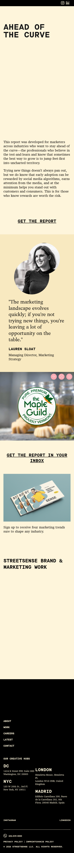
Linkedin (65, 820)
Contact (8, 745)
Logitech (14, 651)
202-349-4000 (15, 836)
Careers (8, 733)
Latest (8, 739)
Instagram (9, 820)
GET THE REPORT (37, 221)
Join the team (26, 704)
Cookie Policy (45, 842)
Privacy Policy (13, 842)
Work (6, 727)
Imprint (31, 842)
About (7, 721)
